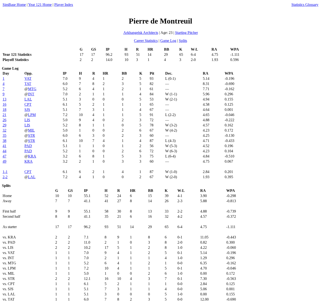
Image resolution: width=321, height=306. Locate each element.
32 (4, 130)
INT (31, 94)
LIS (27, 120)
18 (4, 110)
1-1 (5, 172)
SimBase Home (14, 5)
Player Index (63, 5)
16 (4, 104)
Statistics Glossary (304, 5)
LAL (28, 99)
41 (4, 146)
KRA (32, 156)
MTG (32, 89)
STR (31, 135)
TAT (27, 84)
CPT (27, 104)
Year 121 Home (40, 5)
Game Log (168, 41)
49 (4, 161)
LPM (32, 115)
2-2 (5, 177)
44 (4, 151)
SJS (27, 110)
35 (4, 135)
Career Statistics (146, 41)
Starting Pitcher (186, 33)
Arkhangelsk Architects (140, 33)
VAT (27, 78)
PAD (28, 146)
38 (4, 141)
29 (4, 125)
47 (4, 156)
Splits (183, 41)
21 (4, 115)
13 (4, 99)
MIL (31, 130)
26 (4, 120)
